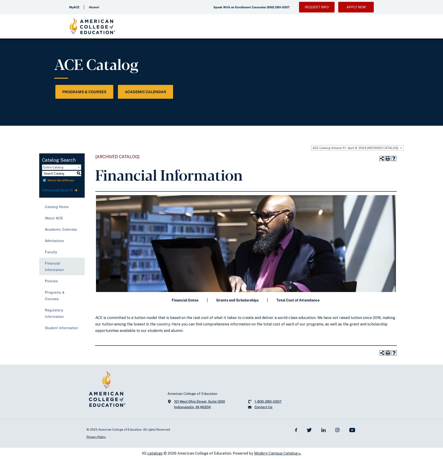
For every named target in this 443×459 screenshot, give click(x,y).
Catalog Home (57, 206)
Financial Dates (185, 300)
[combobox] (357, 148)
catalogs (155, 453)
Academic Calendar (145, 92)
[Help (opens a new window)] (393, 158)
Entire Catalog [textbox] (53, 167)
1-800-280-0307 (267, 401)
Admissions (54, 240)
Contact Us (263, 407)
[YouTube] (352, 430)
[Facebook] (296, 429)
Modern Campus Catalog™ (277, 453)
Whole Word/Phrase (61, 180)
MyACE (74, 7)
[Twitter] (309, 429)
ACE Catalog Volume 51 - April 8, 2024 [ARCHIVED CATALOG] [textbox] (355, 148)
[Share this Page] (381, 158)
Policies (51, 281)
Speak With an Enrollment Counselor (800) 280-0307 (251, 7)
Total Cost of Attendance (298, 300)
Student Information (61, 327)
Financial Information (54, 266)
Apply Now (356, 7)
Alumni (94, 7)
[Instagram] (337, 429)
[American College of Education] (92, 26)
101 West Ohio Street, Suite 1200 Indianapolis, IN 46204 (199, 404)
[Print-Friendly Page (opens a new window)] (387, 158)
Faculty (51, 252)
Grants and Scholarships (237, 300)
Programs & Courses (84, 92)
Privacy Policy (96, 437)
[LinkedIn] (323, 429)
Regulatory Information (54, 313)
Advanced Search (57, 190)
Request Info (317, 7)
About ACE (54, 218)
